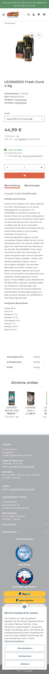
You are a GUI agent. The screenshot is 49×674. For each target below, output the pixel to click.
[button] (29, 14)
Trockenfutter (20, 99)
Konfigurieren (25, 656)
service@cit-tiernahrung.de (21, 466)
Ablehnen (25, 664)
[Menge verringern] (7, 167)
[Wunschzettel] (38, 14)
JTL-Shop (29, 670)
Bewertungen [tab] (32, 185)
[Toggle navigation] (3, 13)
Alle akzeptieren (25, 648)
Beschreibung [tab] (12, 185)
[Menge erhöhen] (42, 167)
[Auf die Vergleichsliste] (32, 35)
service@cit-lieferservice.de (21, 489)
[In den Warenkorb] (24, 175)
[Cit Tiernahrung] (13, 15)
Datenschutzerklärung (14, 641)
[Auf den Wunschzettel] (39, 35)
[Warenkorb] (44, 14)
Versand (23, 139)
